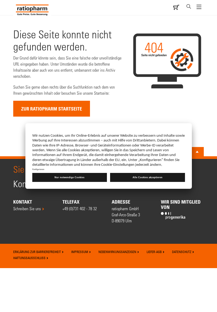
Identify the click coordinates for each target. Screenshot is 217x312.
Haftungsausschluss (29, 258)
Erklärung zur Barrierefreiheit (37, 252)
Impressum (80, 252)
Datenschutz (182, 252)
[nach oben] (197, 151)
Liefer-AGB (154, 252)
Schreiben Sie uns (27, 208)
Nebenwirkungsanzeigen (117, 252)
